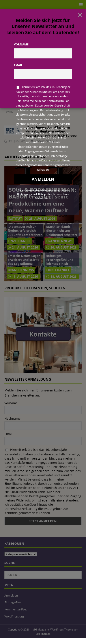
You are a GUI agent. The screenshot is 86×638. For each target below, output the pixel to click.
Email (18, 65)
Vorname (21, 44)
